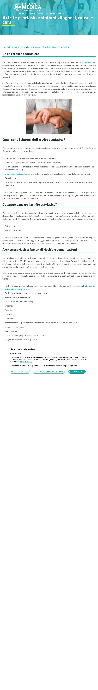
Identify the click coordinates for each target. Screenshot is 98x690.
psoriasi (87, 62)
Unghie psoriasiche (14, 174)
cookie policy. (26, 361)
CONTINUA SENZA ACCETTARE (48, 371)
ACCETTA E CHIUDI (20, 371)
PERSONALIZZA (77, 371)
